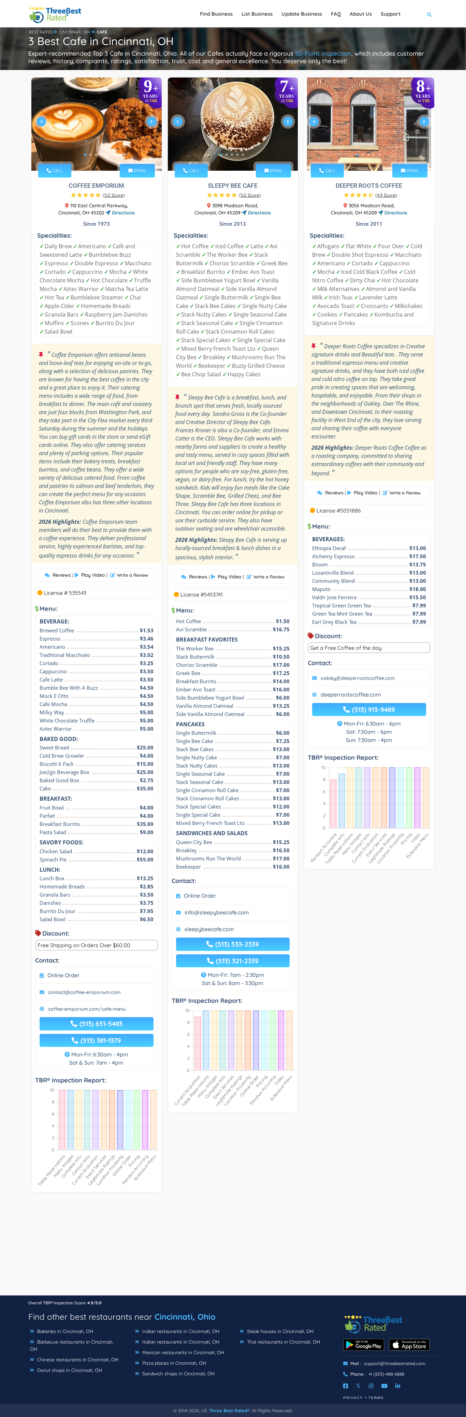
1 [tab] (85, 155)
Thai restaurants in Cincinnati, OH (283, 1342)
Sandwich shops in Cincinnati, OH (178, 1374)
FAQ (336, 14)
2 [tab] (90, 155)
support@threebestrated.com (394, 1363)
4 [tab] (101, 155)
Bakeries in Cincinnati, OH (64, 1331)
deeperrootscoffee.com (351, 694)
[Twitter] (358, 1386)
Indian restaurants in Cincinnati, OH (180, 1331)
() (114, 195)
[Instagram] (371, 1386)
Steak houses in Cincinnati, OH (280, 1331)
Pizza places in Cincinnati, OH (173, 1363)
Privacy (353, 1398)
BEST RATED (41, 31)
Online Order (63, 975)
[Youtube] (384, 1386)
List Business (257, 14)
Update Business (301, 14)
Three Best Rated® (229, 1410)
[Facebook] (345, 1386)
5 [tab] (107, 155)
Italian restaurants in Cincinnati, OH (180, 1342)
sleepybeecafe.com (209, 929)
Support (391, 14)
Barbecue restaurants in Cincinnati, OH (71, 1345)
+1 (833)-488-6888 (386, 1374)
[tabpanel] (96, 124)
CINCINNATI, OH (74, 31)
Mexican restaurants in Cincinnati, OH (182, 1352)
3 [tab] (96, 155)
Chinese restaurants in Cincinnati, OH (77, 1360)
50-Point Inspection (323, 53)
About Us (361, 14)
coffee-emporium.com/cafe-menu (87, 1009)
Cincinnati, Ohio (185, 1316)
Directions (123, 213)
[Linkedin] (397, 1386)
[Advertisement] (233, 1247)
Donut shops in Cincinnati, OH (69, 1370)
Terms (376, 1398)
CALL (57, 170)
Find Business (216, 14)
